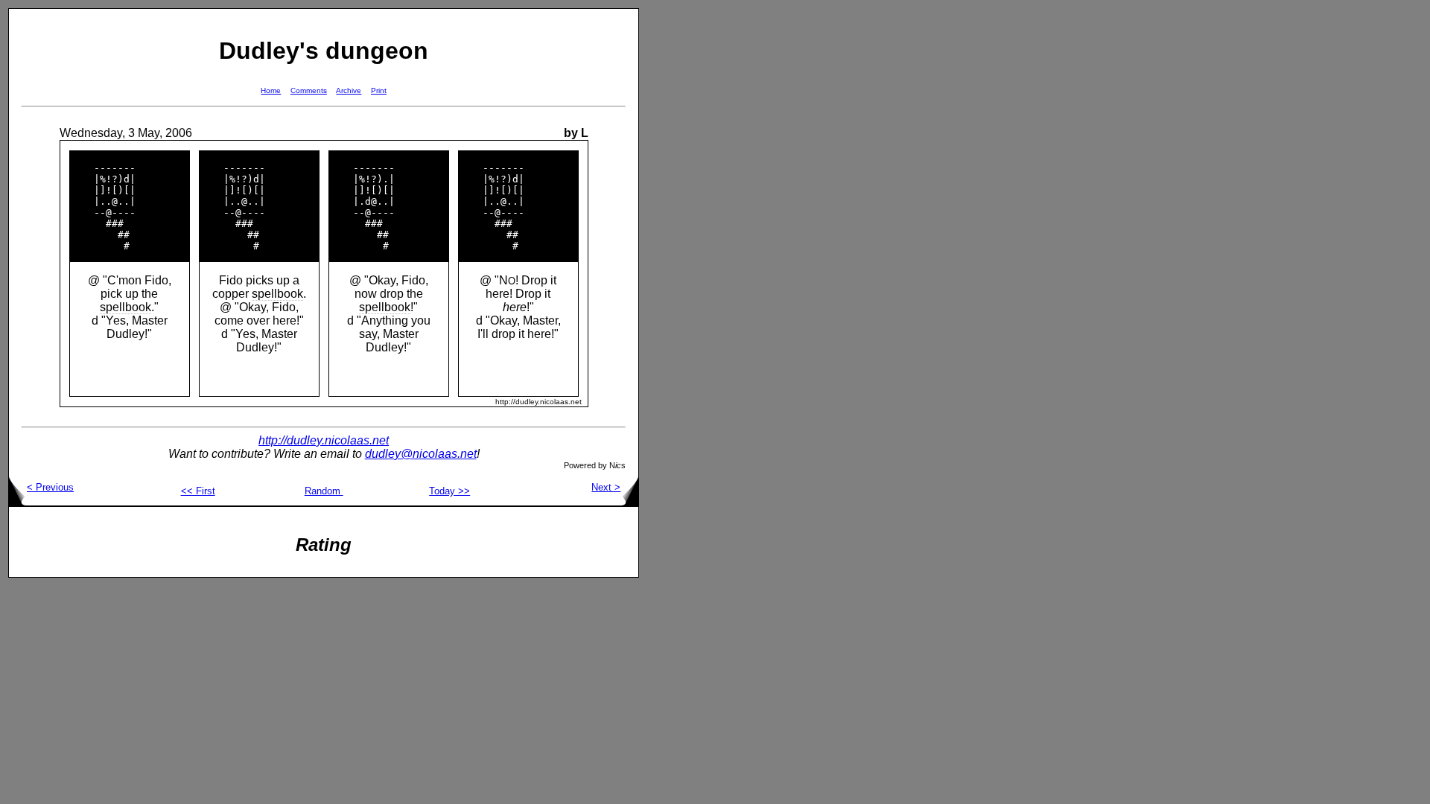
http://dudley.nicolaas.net (323, 440)
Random (324, 491)
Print (379, 90)
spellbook (125, 307)
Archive (348, 90)
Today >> (449, 491)
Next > (605, 487)
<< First (198, 491)
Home (271, 90)
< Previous (50, 487)
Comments (308, 90)
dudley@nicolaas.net (421, 453)
